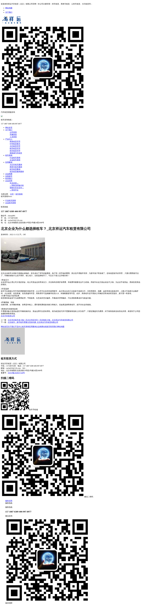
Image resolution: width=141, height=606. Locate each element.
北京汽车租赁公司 (8, 316)
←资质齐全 (14, 190)
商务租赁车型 (15, 141)
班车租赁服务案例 (17, 171)
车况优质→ (14, 183)
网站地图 (8, 8)
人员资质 (13, 137)
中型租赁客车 (15, 144)
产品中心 (8, 139)
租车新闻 (8, 155)
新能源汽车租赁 (16, 153)
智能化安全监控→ (17, 188)
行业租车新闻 (15, 158)
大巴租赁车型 (15, 146)
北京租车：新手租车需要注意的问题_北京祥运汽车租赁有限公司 (33, 322)
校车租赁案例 (15, 169)
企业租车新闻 (15, 160)
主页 (12, 194)
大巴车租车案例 (16, 165)
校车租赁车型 (15, 148)
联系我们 (8, 178)
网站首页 (8, 128)
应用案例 (8, 162)
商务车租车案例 (16, 167)
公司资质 (13, 132)
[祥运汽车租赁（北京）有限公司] (12, 24)
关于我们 (8, 12)
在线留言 (8, 176)
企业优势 (8, 181)
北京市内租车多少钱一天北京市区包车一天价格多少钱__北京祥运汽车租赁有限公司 (40, 320)
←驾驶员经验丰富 (17, 185)
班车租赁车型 (15, 151)
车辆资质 (13, 134)
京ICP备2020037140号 (16, 373)
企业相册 (8, 174)
